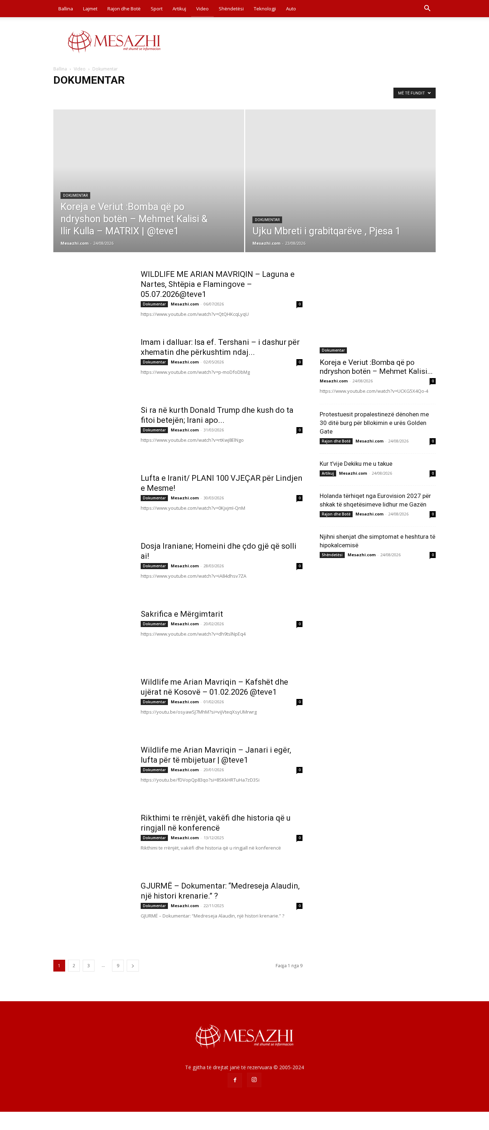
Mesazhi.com (74, 243)
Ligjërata (211, 95)
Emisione (97, 95)
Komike (168, 95)
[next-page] (133, 966)
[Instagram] (254, 1080)
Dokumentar (68, 95)
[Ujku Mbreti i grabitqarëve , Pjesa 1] (340, 192)
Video (202, 8)
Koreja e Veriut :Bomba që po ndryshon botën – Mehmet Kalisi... (376, 367)
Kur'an (190, 95)
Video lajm (237, 95)
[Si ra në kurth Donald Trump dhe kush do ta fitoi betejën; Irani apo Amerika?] (92, 432)
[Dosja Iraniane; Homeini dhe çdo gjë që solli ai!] (92, 568)
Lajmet (90, 8)
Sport (157, 8)
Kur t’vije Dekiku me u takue (356, 463)
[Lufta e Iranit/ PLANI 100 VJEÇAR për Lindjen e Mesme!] (92, 500)
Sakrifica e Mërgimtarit (182, 614)
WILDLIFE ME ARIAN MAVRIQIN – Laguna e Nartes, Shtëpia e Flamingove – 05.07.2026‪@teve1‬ (218, 284)
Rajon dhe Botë (124, 8)
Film (117, 95)
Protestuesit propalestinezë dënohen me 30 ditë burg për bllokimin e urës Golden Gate (374, 423)
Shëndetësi (231, 8)
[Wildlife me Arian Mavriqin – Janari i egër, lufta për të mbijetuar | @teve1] (92, 772)
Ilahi (133, 95)
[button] (427, 9)
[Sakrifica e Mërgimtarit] (92, 636)
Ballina (65, 8)
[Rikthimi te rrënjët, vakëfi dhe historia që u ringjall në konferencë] (92, 840)
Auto (291, 8)
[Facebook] (235, 1080)
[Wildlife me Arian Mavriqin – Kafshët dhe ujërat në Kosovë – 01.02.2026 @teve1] (92, 704)
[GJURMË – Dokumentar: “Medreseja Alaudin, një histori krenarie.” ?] (92, 908)
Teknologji (265, 8)
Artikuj (179, 8)
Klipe (149, 95)
